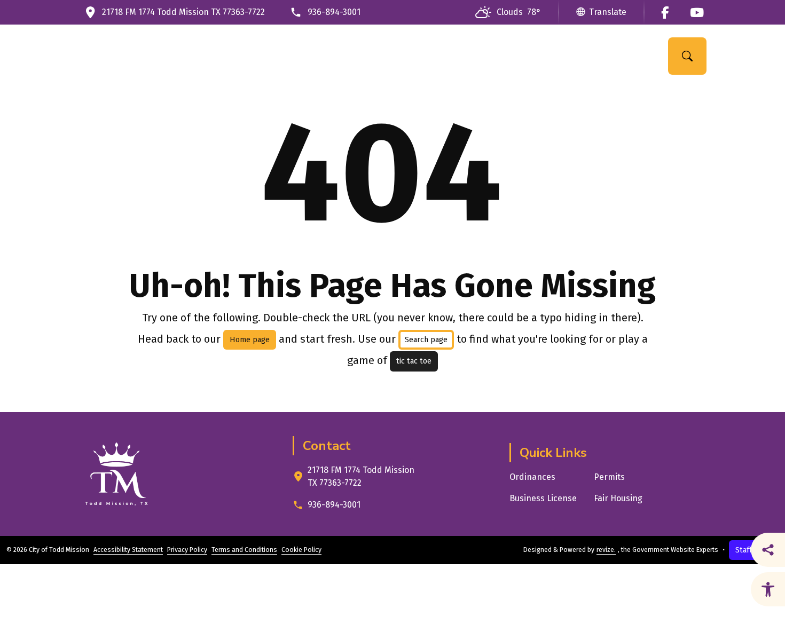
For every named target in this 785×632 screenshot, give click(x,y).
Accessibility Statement (128, 550)
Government (283, 56)
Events (585, 56)
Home (222, 56)
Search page (426, 339)
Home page (250, 339)
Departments (367, 56)
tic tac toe (413, 361)
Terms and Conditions (244, 550)
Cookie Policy (301, 550)
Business (521, 56)
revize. (606, 550)
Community (449, 56)
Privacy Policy (187, 550)
